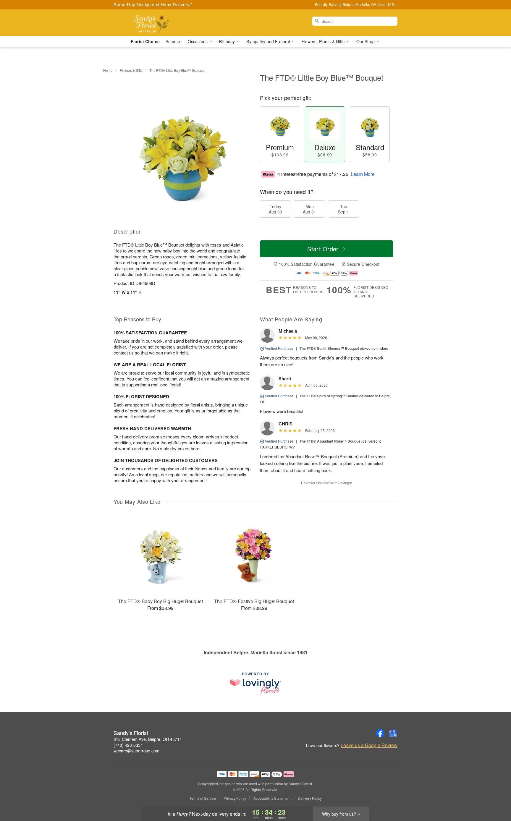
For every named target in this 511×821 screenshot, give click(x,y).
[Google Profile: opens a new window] (393, 733)
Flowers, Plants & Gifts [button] (323, 41)
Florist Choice (145, 41)
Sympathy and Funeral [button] (268, 41)
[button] (495, 795)
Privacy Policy (235, 798)
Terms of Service (203, 798)
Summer (174, 41)
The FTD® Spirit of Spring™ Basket (329, 396)
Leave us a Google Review (369, 745)
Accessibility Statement (271, 798)
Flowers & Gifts (131, 70)
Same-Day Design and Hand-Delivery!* (153, 4)
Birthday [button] (227, 41)
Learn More (363, 174)
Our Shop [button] (366, 41)
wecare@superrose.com (136, 751)
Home (108, 70)
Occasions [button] (198, 41)
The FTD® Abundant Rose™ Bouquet (331, 441)
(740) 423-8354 (128, 745)
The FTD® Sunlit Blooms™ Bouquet (329, 348)
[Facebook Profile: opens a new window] (380, 733)
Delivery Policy (310, 798)
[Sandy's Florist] (156, 22)
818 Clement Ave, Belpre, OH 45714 (148, 739)
